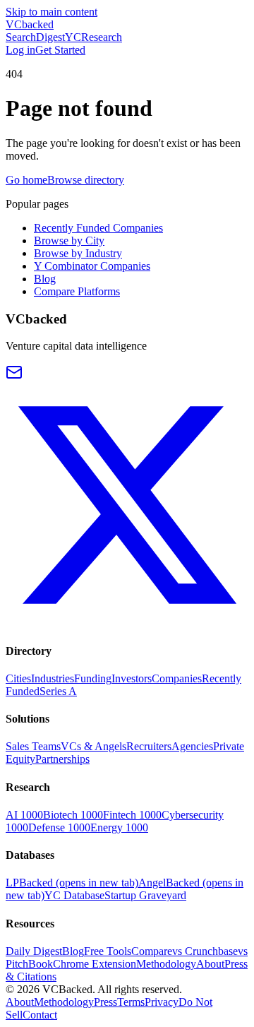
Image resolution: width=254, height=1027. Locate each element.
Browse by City (69, 241)
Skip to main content (51, 12)
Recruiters (148, 746)
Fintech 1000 (132, 815)
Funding (92, 678)
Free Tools (107, 951)
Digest (50, 37)
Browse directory (85, 180)
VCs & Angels (93, 746)
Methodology (166, 964)
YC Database (74, 895)
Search (21, 37)
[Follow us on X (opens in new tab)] (127, 623)
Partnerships (62, 759)
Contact (40, 1015)
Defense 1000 (59, 827)
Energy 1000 (119, 827)
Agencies (192, 746)
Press (105, 1002)
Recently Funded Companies (98, 228)
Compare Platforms (77, 291)
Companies (177, 678)
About (210, 964)
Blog (45, 279)
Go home (26, 180)
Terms (131, 1002)
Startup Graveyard (145, 895)
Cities (18, 678)
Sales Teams (33, 746)
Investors (131, 678)
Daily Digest (34, 951)
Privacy (162, 1002)
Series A (58, 691)
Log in (20, 50)
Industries (52, 678)
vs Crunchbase (205, 951)
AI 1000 (24, 815)
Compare (151, 951)
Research (101, 37)
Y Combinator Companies (92, 266)
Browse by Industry (78, 253)
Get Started (60, 50)
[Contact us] (14, 377)
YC (73, 37)
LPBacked (72, 883)
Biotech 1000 (73, 815)
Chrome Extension (94, 964)
